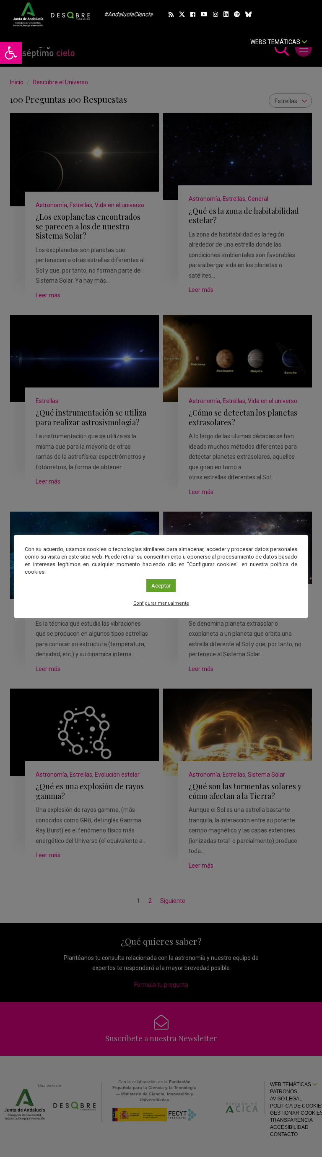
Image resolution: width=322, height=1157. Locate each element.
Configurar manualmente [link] (161, 603)
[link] (11, 53)
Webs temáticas (275, 42)
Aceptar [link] (161, 585)
